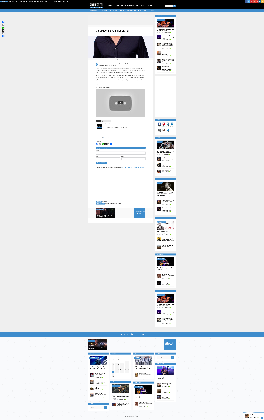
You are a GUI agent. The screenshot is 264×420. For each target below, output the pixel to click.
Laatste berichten (107, 121)
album (55, 1)
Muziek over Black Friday (167, 170)
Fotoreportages (103, 10)
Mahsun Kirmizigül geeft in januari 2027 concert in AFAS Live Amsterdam (168, 60)
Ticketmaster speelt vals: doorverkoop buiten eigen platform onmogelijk (167, 209)
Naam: (97, 156)
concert (17, 1)
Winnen (139, 10)
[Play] (120, 102)
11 (115, 367)
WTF (116, 10)
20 (120, 369)
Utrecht (51, 1)
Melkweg (42, 1)
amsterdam (11, 1)
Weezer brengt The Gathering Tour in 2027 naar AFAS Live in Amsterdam (168, 68)
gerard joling (104, 201)
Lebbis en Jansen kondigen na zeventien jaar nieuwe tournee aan (123, 404)
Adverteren (145, 10)
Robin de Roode (166, 234)
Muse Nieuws (91, 341)
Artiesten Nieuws (106, 33)
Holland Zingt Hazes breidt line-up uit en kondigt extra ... (105, 216)
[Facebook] (3, 22)
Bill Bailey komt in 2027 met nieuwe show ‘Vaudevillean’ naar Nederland (120, 396)
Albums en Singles (161, 222)
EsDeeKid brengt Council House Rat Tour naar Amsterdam (167, 53)
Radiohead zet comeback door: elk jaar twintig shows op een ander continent (165, 194)
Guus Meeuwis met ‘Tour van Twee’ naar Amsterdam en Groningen (168, 201)
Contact (137, 416)
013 (67, 1)
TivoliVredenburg (24, 1)
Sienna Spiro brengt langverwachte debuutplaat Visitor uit (168, 276)
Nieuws (119, 203)
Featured (159, 367)
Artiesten (152, 10)
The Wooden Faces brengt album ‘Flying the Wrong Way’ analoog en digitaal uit (168, 239)
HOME (110, 6)
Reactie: (97, 150)
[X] (3, 30)
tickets (46, 1)
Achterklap (111, 10)
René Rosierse (166, 248)
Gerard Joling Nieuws (113, 203)
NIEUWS (116, 6)
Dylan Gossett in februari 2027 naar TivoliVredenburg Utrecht (168, 37)
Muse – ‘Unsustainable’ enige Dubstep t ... (95, 347)
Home (112, 26)
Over (99, 121)
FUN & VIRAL (139, 6)
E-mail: (122, 156)
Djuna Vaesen (166, 154)
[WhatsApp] (3, 27)
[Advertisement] (120, 186)
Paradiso (31, 1)
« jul (113, 376)
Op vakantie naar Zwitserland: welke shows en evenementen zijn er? (100, 394)
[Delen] (3, 36)
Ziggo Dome (36, 1)
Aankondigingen (100, 209)
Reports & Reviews (94, 10)
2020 (64, 1)
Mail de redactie (107, 137)
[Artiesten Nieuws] (99, 129)
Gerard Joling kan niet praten (125, 26)
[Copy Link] (3, 25)
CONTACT (149, 6)
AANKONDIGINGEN (127, 6)
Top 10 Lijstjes (122, 10)
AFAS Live (60, 1)
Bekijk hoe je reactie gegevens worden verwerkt (132, 167)
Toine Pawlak (165, 380)
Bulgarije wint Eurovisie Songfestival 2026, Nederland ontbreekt (100, 375)
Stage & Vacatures (131, 10)
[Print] (3, 33)
